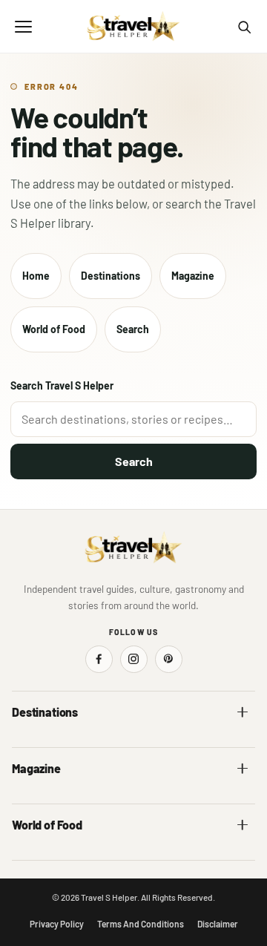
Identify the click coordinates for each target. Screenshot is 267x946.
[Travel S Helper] (133, 26)
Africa (25, 743)
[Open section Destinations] (242, 712)
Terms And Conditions (140, 924)
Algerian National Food (61, 856)
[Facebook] (99, 659)
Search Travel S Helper (61, 385)
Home (36, 275)
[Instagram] (134, 659)
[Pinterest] (168, 659)
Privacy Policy (57, 924)
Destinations (110, 275)
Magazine (192, 275)
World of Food (53, 329)
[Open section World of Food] (242, 825)
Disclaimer (217, 924)
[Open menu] (23, 27)
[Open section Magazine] (242, 768)
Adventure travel (48, 799)
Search (132, 329)
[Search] (244, 27)
